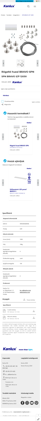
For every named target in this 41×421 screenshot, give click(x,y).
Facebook (23, 403)
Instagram (27, 403)
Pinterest (36, 403)
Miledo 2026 (5, 398)
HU (38, 1)
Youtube (32, 403)
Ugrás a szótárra (36, 102)
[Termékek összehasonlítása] (38, 419)
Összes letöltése (30, 300)
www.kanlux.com (25, 292)
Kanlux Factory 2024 (26, 366)
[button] (38, 1)
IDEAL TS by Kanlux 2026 (9, 401)
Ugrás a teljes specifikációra (8, 89)
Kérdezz (6, 95)
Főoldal (3, 15)
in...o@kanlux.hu (10, 374)
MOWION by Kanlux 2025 (9, 403)
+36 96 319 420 (10, 371)
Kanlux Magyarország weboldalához (24, 1)
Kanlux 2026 (24, 363)
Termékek (8, 15)
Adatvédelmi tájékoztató (21, 412)
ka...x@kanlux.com (25, 290)
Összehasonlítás (9, 101)
